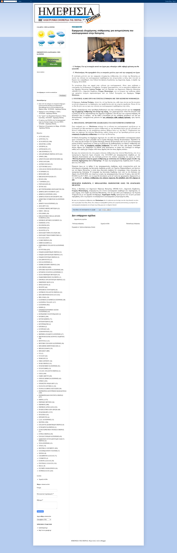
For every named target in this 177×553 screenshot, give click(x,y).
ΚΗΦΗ (41, 307)
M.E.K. (41, 466)
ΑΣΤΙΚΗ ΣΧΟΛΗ (44, 164)
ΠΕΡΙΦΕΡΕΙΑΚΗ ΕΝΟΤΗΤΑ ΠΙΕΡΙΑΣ (51, 395)
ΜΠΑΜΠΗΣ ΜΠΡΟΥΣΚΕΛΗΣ (48, 346)
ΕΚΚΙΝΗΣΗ (42, 228)
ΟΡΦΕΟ (41, 381)
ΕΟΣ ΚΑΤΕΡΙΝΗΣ (44, 262)
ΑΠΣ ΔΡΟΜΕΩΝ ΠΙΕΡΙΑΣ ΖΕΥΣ (49, 154)
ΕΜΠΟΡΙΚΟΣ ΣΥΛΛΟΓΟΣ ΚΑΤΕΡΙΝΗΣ (51, 245)
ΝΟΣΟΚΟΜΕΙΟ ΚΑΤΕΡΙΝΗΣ (48, 366)
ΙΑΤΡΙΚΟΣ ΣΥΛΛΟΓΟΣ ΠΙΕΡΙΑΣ (49, 292)
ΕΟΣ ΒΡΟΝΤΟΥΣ (44, 259)
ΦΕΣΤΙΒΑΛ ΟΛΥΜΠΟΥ (46, 448)
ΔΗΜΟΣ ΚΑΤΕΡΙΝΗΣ (46, 194)
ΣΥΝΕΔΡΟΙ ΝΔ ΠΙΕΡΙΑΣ (46, 427)
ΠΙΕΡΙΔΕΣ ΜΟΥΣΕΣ (45, 402)
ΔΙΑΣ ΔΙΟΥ (42, 206)
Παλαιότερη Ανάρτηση (133, 223)
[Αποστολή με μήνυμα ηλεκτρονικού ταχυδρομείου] (103, 210)
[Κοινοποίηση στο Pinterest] (110, 210)
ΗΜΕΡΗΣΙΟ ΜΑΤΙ (44, 282)
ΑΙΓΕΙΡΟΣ (42, 146)
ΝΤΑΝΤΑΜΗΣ (43, 368)
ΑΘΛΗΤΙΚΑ (43, 144)
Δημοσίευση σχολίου (80, 219)
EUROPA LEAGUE (45, 461)
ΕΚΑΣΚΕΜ (42, 225)
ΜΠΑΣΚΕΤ (42, 351)
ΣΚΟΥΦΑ (42, 422)
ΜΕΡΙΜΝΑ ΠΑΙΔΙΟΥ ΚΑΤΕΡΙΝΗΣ (50, 334)
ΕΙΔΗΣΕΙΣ (42, 223)
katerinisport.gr (43, 528)
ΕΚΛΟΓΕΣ (42, 230)
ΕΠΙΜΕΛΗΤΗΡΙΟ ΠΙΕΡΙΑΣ (47, 264)
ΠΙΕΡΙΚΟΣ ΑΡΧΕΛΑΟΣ (46, 407)
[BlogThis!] (105, 210)
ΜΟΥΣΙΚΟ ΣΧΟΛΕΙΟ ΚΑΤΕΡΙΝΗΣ (50, 343)
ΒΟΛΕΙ (41, 179)
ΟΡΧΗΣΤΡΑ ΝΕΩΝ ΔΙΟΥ (47, 383)
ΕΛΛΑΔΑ (42, 238)
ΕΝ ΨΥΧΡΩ (42, 249)
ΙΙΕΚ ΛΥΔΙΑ (42, 297)
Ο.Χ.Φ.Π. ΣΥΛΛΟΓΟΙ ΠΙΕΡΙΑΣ (48, 371)
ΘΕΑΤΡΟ (42, 287)
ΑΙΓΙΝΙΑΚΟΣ (43, 149)
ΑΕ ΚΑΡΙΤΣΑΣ (43, 141)
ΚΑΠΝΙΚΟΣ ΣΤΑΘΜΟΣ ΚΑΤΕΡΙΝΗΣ (51, 300)
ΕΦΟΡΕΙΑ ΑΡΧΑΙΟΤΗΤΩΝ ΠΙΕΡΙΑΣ (50, 279)
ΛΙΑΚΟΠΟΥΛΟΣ (44, 331)
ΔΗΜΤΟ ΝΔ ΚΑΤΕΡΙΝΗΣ (47, 203)
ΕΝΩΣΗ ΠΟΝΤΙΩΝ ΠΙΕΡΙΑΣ (48, 257)
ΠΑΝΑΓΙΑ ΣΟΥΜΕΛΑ (46, 386)
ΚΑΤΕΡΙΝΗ (42, 305)
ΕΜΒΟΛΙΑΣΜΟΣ (44, 243)
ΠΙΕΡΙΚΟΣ (42, 404)
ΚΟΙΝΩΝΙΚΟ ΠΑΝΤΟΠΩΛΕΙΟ (49, 314)
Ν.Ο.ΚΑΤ (42, 356)
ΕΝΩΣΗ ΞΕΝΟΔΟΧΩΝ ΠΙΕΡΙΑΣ (49, 254)
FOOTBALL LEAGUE (46, 463)
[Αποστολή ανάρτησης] (99, 209)
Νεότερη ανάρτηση (78, 223)
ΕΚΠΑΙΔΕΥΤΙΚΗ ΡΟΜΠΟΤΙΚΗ (49, 235)
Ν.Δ (40, 353)
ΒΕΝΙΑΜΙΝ (42, 174)
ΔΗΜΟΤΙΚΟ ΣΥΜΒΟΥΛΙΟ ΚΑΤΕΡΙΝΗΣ (51, 199)
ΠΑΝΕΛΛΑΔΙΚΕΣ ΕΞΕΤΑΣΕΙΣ (49, 388)
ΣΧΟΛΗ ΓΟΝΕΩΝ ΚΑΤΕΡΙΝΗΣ (49, 436)
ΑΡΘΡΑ (41, 156)
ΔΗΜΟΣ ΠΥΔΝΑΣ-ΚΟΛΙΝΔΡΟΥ (49, 196)
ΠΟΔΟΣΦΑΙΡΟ (43, 412)
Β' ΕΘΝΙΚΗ (42, 171)
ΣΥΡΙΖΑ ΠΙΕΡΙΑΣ (44, 434)
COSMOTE (42, 458)
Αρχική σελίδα (105, 223)
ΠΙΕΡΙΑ (41, 399)
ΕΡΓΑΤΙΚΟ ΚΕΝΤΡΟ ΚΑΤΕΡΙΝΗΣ (49, 269)
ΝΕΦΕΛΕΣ (42, 358)
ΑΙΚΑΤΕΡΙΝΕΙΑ (44, 151)
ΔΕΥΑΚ (41, 186)
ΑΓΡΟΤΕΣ (42, 139)
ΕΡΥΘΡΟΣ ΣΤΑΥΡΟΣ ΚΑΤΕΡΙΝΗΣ (50, 272)
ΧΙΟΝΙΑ (41, 453)
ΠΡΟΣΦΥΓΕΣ (43, 417)
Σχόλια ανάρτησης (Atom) (87, 227)
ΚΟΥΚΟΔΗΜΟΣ (44, 319)
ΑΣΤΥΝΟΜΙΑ (43, 166)
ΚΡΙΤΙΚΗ (42, 326)
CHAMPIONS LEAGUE (46, 456)
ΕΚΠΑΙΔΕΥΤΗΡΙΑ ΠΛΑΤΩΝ (48, 233)
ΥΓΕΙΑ (41, 445)
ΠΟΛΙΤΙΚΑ (42, 414)
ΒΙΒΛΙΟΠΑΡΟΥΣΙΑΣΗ (46, 176)
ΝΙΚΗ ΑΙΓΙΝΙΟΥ (44, 361)
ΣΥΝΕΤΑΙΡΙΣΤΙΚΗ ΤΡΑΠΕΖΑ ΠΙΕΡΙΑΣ (51, 429)
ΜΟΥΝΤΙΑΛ (43, 341)
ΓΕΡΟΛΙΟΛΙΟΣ (43, 184)
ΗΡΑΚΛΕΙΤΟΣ (43, 284)
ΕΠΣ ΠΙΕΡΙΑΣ (43, 267)
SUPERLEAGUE (44, 471)
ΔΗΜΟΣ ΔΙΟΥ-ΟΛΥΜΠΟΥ (47, 191)
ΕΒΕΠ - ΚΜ (42, 211)
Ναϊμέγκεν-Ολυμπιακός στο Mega (49, 126)
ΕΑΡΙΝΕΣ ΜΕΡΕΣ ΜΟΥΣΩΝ (48, 208)
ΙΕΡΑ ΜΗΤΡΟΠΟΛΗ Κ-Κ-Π (47, 295)
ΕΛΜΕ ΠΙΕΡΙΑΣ (44, 240)
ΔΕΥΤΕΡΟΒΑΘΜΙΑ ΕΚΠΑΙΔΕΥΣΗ (50, 189)
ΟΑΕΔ (41, 373)
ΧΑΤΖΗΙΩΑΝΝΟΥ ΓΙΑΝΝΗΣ (48, 451)
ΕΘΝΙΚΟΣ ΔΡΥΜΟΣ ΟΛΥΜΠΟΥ (49, 220)
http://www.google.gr (45, 530)
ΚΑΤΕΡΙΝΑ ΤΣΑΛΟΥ (45, 302)
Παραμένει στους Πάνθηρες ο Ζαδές (49, 111)
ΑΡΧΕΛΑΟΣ (43, 161)
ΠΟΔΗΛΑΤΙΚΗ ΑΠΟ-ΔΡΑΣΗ (48, 409)
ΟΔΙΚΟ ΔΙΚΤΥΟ (44, 376)
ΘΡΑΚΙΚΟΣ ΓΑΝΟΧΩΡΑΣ (47, 289)
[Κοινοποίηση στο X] (106, 210)
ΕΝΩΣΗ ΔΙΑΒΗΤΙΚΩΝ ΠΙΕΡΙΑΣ (49, 252)
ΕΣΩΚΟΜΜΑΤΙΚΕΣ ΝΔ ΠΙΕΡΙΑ (49, 277)
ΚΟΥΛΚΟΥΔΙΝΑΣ (44, 321)
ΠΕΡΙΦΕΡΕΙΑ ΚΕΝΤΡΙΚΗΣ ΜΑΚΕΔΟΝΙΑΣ (52, 391)
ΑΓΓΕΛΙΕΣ (42, 136)
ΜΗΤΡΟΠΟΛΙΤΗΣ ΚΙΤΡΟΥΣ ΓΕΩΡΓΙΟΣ (51, 336)
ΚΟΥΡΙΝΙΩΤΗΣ (44, 324)
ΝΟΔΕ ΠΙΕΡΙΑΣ (44, 363)
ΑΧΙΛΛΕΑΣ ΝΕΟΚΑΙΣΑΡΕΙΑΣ (49, 169)
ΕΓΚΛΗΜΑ (42, 213)
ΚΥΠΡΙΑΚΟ (43, 329)
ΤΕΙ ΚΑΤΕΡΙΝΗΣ (44, 443)
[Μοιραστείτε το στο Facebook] (108, 210)
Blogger (103, 541)
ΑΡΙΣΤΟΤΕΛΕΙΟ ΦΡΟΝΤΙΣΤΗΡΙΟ (50, 159)
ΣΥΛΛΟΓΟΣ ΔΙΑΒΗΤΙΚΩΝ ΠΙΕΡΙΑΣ (50, 424)
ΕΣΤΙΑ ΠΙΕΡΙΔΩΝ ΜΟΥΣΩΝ (48, 274)
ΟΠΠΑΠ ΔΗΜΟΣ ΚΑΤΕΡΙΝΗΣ (48, 378)
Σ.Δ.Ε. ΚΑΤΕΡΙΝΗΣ (45, 419)
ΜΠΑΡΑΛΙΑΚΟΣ (44, 348)
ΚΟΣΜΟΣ (42, 316)
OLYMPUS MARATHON (47, 468)
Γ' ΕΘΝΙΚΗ (42, 181)
